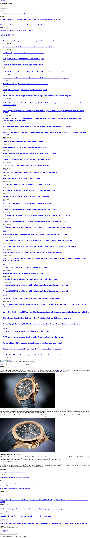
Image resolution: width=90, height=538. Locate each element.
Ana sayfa (2, 361)
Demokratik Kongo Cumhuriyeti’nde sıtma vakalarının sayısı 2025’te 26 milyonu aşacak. (35, 221)
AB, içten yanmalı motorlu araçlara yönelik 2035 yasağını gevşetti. (27, 184)
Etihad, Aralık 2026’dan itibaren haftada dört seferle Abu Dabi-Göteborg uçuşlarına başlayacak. (37, 240)
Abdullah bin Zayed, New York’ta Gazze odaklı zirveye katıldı (25, 84)
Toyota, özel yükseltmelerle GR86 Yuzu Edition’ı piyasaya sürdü (26, 196)
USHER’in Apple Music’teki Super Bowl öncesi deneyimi (23, 53)
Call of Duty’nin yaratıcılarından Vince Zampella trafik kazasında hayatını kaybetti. (33, 72)
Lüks (4, 138)
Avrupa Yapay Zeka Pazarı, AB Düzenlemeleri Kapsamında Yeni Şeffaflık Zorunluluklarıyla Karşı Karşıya (41, 324)
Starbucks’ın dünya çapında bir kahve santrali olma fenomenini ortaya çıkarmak (32, 349)
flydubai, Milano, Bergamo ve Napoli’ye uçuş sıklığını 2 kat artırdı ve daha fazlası (32, 252)
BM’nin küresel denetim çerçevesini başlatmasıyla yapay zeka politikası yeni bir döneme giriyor (37, 96)
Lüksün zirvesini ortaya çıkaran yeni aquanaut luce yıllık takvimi (26, 159)
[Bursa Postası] (7, 35)
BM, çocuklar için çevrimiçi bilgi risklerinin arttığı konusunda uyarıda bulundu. (32, 298)
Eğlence (4, 37)
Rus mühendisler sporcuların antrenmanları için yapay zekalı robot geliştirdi (30, 279)
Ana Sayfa (5, 530)
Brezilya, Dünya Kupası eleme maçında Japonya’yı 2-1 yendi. (25, 267)
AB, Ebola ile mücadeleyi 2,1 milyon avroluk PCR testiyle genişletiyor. (16, 30)
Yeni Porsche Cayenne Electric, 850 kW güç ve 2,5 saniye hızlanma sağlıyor (30, 190)
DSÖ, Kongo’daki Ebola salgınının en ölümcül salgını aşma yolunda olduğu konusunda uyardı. (37, 227)
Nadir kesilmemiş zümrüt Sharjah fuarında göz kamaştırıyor (25, 147)
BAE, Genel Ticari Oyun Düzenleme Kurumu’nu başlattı (23, 59)
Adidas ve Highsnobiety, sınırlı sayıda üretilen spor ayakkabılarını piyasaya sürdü (32, 343)
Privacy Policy (27, 13)
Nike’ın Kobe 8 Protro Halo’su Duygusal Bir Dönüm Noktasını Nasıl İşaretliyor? (32, 355)
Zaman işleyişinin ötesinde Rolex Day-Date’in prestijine (23, 141)
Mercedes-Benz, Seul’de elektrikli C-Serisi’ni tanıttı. (22, 178)
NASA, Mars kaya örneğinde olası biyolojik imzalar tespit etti (25, 90)
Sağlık (4, 200)
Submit (15, 533)
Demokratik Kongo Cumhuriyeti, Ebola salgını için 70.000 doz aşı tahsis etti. (30, 209)
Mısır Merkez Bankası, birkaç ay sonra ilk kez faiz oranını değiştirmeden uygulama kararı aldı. (37, 126)
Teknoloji (5, 295)
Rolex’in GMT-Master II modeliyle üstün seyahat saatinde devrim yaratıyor (30, 153)
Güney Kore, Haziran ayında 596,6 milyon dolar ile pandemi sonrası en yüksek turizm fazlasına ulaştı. (40, 246)
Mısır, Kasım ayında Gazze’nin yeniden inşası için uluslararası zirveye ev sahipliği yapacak (36, 78)
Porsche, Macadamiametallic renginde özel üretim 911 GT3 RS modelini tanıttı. (31, 172)
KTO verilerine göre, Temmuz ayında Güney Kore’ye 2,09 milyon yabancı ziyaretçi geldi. (21, 24)
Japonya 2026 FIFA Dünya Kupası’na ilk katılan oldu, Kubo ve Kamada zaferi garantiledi (35, 285)
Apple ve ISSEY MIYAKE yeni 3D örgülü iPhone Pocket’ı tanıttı (26, 331)
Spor (4, 264)
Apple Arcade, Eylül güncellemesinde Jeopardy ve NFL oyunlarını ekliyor (29, 41)
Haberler (4, 68)
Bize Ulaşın (5, 531)
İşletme (4, 99)
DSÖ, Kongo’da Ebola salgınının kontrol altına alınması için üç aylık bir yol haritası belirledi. (37, 215)
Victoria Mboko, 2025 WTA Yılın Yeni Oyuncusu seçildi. (23, 273)
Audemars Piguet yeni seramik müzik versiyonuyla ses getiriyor (26, 165)
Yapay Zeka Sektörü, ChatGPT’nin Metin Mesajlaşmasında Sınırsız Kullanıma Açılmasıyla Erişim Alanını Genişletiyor (46, 312)
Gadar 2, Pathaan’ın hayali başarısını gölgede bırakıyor (23, 65)
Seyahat (4, 231)
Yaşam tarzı (5, 328)
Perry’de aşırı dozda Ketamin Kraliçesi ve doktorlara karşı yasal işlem (28, 47)
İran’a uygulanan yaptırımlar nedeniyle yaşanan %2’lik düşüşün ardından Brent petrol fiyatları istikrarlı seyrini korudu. (44, 523)
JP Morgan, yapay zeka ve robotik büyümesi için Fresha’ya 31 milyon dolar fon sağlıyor (34, 337)
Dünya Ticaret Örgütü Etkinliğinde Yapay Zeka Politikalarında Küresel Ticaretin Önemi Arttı (37, 318)
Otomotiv (5, 169)
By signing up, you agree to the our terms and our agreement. (18, 13)
